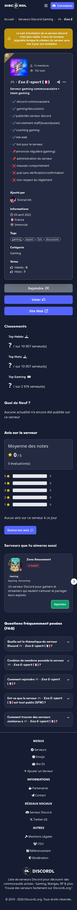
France (19, 220)
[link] (15, 5)
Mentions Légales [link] (40, 836)
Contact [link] (40, 795)
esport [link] (29, 239)
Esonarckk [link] (24, 200)
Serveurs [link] (40, 750)
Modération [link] (40, 858)
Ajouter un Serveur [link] (40, 771)
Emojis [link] (40, 757)
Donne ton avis (18, 530)
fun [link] (40, 239)
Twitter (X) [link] (40, 819)
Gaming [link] (15, 253)
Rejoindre (36, 288)
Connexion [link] (65, 6)
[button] (46, 5)
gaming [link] (16, 239)
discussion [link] (52, 239)
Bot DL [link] (40, 764)
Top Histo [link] (16, 357)
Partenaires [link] (40, 788)
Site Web (36, 311)
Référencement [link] (40, 851)
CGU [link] (41, 844)
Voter (36, 299)
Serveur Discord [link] (41, 812)
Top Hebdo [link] (16, 337)
